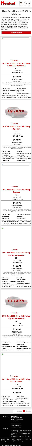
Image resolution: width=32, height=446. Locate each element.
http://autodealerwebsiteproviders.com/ (11, 445)
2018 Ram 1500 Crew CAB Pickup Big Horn (16, 127)
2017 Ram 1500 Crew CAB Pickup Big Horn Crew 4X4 (16, 254)
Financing (20, 441)
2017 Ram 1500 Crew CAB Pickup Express (16, 190)
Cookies (3, 439)
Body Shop (14, 441)
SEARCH (21, 5)
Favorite (15, 60)
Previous (19, 411)
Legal (8, 439)
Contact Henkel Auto (16, 427)
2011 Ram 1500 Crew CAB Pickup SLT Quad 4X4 (16, 380)
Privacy (12, 439)
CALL (25, 5)
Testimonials (19, 439)
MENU (29, 5)
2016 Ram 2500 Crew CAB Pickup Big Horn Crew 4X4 (16, 317)
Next (28, 411)
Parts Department (5, 441)
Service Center (27, 439)
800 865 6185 (14, 416)
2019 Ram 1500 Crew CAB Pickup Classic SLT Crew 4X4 (16, 64)
